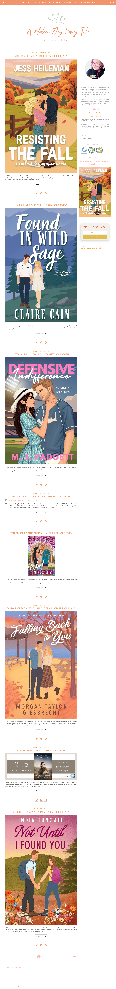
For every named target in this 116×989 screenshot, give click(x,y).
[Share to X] (37, 193)
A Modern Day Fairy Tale (10, 986)
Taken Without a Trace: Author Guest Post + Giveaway (41, 496)
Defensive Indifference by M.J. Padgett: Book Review (41, 354)
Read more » (41, 184)
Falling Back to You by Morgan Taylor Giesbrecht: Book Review (41, 608)
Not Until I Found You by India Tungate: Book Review (41, 811)
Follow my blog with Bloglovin (13, 967)
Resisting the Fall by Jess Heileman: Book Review (41, 56)
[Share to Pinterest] (46, 193)
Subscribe (95, 237)
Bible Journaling (55, 2)
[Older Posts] (74, 956)
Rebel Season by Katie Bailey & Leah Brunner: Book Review (41, 533)
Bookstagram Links (70, 2)
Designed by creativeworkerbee (103, 986)
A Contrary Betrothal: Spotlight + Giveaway (41, 750)
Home (22, 2)
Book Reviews (31, 2)
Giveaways (42, 2)
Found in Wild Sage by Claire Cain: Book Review (41, 205)
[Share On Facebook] (41, 193)
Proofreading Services (87, 2)
